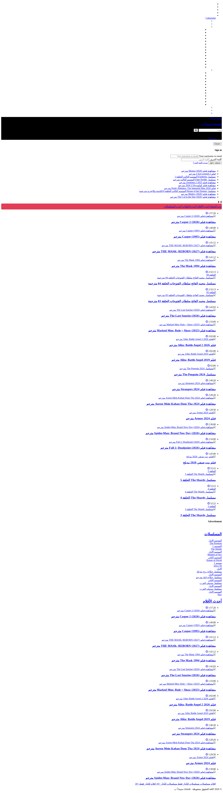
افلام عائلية (198, 58)
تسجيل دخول (215, 163)
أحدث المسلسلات (207, 6)
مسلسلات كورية (195, 75)
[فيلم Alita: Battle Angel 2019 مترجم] (197, 354)
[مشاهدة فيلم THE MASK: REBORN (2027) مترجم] (189, 245)
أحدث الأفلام (209, 12)
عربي (201, 104)
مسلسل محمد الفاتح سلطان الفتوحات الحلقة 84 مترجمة (182, 283)
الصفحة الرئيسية (207, 4)
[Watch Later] (207, 213)
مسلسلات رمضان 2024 (192, 90)
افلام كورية (198, 35)
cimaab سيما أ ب (211, 124)
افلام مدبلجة (197, 61)
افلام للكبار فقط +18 (199, 113)
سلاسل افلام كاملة (194, 55)
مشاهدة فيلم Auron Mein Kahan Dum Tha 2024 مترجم (181, 403)
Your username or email (210, 156)
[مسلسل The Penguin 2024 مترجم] (197, 368)
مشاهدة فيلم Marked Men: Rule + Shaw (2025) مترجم (182, 330)
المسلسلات (198, 87)
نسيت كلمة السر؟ (200, 163)
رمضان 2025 (197, 101)
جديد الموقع (215, 206)
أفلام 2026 (198, 67)
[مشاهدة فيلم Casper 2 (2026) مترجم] (196, 216)
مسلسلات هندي (196, 84)
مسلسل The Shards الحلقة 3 (198, 515)
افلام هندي (198, 32)
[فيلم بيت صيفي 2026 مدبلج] (201, 456)
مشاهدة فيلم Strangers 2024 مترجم (194, 389)
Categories (211, 18)
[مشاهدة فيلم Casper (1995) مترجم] (197, 230)
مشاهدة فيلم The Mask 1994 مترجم (194, 266)
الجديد (207, 24)
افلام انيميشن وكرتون (193, 50)
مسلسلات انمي (196, 81)
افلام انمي (199, 41)
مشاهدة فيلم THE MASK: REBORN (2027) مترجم (184, 251)
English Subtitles (196, 93)
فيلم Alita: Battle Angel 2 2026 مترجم (192, 345)
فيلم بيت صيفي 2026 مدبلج (199, 462)
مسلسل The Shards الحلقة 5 (198, 480)
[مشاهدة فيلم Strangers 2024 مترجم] (197, 383)
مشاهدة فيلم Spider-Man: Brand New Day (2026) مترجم (181, 433)
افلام (207, 26)
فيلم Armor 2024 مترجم (201, 418)
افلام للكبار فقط (195, 47)
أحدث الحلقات (209, 9)
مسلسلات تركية (196, 78)
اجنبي (201, 72)
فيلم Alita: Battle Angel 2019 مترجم (194, 359)
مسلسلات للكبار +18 (199, 110)
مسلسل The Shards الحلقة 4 (198, 497)
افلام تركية (198, 38)
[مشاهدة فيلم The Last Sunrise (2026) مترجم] (192, 310)
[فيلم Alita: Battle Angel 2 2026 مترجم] (196, 339)
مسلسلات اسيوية (195, 95)
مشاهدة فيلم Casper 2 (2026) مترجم (193, 222)
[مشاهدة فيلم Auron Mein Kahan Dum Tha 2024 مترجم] (187, 398)
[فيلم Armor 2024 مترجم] (202, 412)
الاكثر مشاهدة (203, 21)
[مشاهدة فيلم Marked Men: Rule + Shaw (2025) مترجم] (187, 324)
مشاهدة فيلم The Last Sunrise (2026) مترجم (188, 315)
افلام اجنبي (198, 29)
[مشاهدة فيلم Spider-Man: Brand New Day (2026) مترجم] (186, 427)
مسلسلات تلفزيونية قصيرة (190, 98)
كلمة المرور (216, 159)
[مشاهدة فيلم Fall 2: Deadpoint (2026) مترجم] (192, 442)
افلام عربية (198, 64)
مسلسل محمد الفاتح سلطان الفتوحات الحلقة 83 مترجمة (182, 301)
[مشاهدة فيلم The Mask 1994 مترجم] (196, 260)
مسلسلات (204, 70)
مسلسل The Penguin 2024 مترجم (195, 374)
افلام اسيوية (198, 44)
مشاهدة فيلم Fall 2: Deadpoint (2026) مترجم (188, 447)
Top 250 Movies (196, 52)
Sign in (212, 15)
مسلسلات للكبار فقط (199, 107)
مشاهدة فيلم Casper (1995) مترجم (195, 236)
